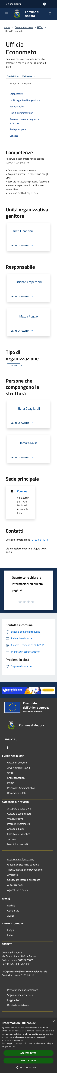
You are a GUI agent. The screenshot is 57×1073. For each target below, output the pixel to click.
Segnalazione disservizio (20, 995)
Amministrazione (24, 27)
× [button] (53, 1021)
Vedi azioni (27, 76)
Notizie (11, 905)
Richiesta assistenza (18, 1005)
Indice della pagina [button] (20, 83)
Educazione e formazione (20, 859)
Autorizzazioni (15, 885)
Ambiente (12, 875)
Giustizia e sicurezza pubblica (23, 864)
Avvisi (10, 916)
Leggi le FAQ (14, 1000)
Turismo (11, 839)
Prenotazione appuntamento (22, 990)
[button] (28, 1067)
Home (7, 27)
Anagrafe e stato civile (19, 808)
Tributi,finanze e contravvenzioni (25, 870)
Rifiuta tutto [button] (28, 1060)
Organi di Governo (17, 762)
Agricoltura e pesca (17, 890)
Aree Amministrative (18, 767)
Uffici (40, 27)
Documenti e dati (16, 793)
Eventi (10, 935)
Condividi (11, 76)
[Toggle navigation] (6, 14)
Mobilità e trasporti (17, 844)
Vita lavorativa (15, 819)
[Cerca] (50, 14)
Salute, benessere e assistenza (23, 880)
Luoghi (11, 930)
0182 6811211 (40, 539)
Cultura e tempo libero (19, 813)
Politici (11, 783)
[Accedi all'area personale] (45, 4)
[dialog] (28, 1045)
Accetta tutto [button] (28, 1053)
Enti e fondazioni (16, 778)
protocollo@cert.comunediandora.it (27, 971)
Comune (22, 491)
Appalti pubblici (15, 829)
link (13, 1046)
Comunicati (13, 910)
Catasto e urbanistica (18, 834)
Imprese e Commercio (18, 824)
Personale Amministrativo (21, 788)
